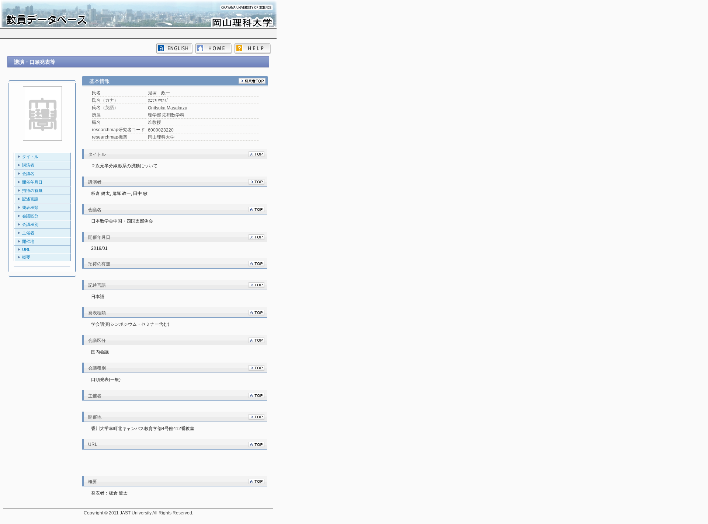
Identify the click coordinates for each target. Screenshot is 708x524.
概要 (26, 257)
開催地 (28, 241)
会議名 (28, 173)
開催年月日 (32, 182)
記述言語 (30, 199)
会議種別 (30, 224)
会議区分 (30, 216)
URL (26, 249)
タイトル (30, 156)
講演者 (28, 165)
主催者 (28, 233)
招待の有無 (32, 190)
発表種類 (30, 207)
